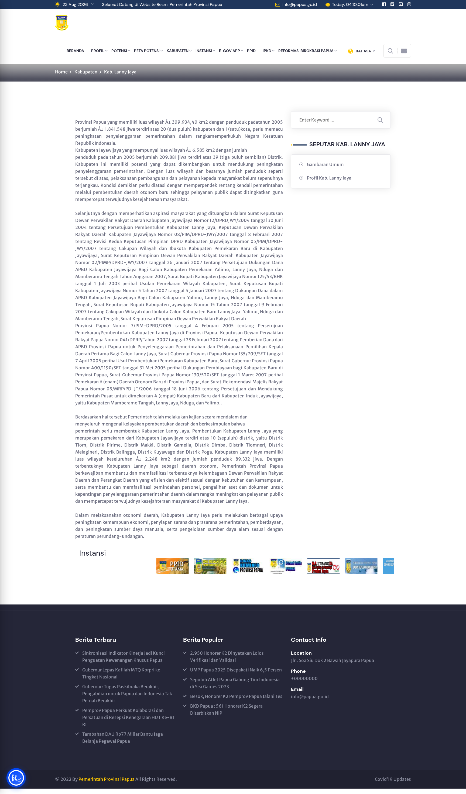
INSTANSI (204, 50)
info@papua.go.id (299, 4)
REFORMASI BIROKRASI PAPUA (306, 50)
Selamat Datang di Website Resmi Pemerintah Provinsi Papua (162, 4)
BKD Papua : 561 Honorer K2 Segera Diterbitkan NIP (226, 709)
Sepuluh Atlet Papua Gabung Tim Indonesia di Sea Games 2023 (235, 683)
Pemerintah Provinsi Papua (106, 779)
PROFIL (97, 50)
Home (61, 72)
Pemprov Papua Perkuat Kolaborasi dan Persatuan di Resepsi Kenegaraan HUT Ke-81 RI (128, 717)
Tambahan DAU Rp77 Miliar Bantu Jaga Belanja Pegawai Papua (122, 737)
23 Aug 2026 (75, 4)
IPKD (267, 50)
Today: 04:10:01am (350, 4)
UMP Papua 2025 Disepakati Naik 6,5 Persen (236, 670)
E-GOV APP (229, 50)
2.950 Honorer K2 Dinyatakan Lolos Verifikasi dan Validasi (227, 656)
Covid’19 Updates (393, 779)
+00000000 (304, 678)
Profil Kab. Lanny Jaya (329, 178)
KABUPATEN (178, 50)
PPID (251, 50)
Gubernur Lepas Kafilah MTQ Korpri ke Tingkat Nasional (121, 673)
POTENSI (119, 50)
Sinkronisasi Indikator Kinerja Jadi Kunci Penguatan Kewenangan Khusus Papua (123, 656)
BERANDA (75, 50)
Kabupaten (85, 72)
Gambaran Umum (325, 164)
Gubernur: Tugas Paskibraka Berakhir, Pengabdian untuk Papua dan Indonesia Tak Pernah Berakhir (127, 693)
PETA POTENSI (147, 50)
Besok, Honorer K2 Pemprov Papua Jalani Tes (236, 696)
